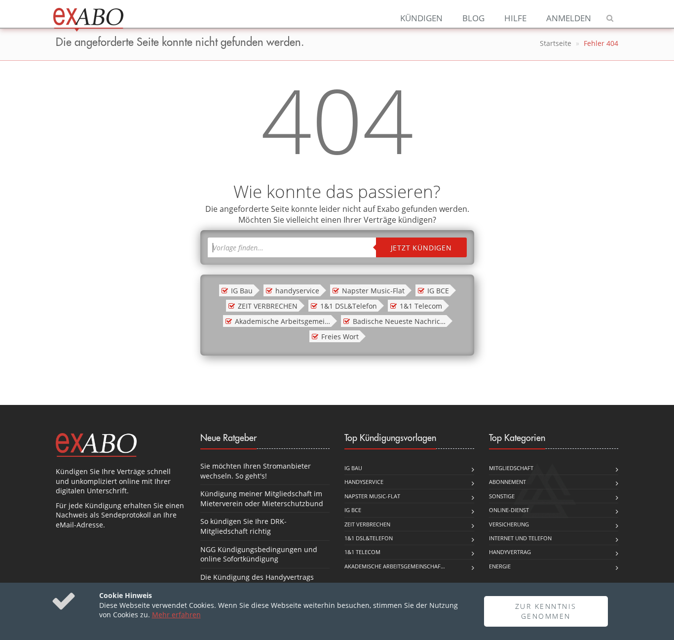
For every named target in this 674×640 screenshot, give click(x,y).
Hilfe (515, 18)
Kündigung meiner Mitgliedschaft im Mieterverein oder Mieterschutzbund (261, 498)
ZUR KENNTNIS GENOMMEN (546, 611)
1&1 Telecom (421, 306)
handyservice (297, 290)
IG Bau (242, 290)
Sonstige (502, 496)
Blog (473, 18)
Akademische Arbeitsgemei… (282, 321)
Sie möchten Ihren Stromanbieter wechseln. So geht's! (255, 470)
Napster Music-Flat (373, 290)
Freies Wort (340, 336)
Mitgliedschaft (511, 468)
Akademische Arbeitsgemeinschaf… (394, 566)
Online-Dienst (509, 510)
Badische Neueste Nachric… (399, 321)
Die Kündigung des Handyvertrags (257, 577)
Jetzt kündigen (421, 247)
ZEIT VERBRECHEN (268, 306)
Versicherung (509, 524)
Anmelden (568, 18)
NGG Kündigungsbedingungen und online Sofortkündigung (258, 554)
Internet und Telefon (520, 538)
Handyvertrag (510, 552)
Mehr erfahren (176, 614)
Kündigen (421, 18)
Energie (500, 566)
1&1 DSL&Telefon (348, 306)
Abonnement (507, 481)
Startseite (555, 43)
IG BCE (438, 290)
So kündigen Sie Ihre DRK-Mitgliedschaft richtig (243, 526)
